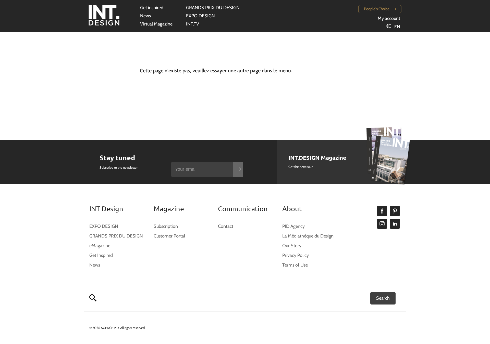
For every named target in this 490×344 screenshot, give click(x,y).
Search (383, 298)
